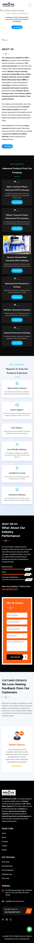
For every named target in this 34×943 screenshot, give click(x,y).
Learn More (17, 202)
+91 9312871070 (10, 589)
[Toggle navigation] (30, 4)
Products (5, 841)
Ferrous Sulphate (7, 870)
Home (4, 833)
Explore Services (17, 28)
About (4, 837)
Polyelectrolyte (7, 866)
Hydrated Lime (7, 874)
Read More (7, 146)
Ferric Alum (6, 862)
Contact (4, 846)
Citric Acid (5, 878)
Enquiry (4, 850)
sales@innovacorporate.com (14, 901)
